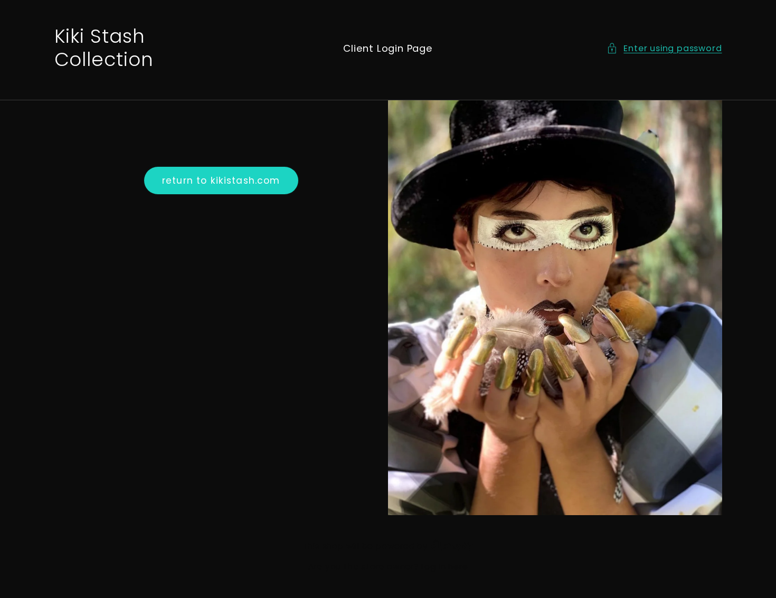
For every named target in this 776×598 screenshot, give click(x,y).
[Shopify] (452, 546)
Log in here (444, 566)
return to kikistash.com (221, 180)
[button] (664, 48)
